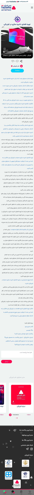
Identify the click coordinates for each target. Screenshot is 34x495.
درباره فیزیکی (21, 406)
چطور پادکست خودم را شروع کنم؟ (24, 344)
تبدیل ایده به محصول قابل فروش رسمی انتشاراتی (19, 341)
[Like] (13, 61)
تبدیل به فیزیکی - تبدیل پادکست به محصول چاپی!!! (19, 337)
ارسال (6, 361)
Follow (17, 70)
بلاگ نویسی (29, 330)
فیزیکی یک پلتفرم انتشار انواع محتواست (22, 229)
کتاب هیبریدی (29, 326)
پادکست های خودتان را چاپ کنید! (24, 334)
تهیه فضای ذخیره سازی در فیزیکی (17, 24)
